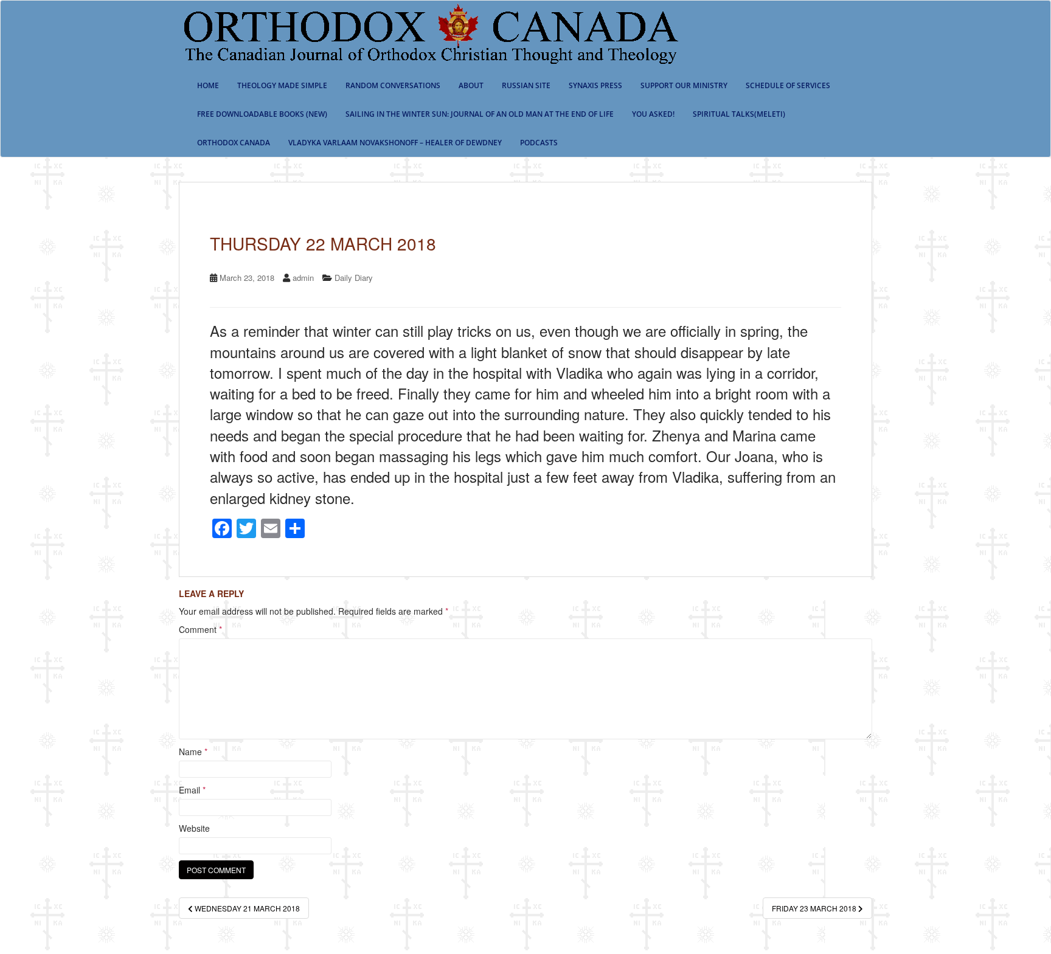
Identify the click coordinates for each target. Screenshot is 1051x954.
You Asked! (653, 114)
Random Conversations (392, 85)
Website (194, 828)
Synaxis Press (595, 85)
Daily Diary (354, 277)
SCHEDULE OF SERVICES (788, 85)
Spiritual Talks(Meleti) (739, 114)
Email (192, 790)
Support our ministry (683, 85)
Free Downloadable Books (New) (262, 114)
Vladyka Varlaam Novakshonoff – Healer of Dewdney (395, 142)
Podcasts (539, 142)
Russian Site (526, 85)
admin (303, 277)
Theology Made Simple (282, 85)
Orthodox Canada (233, 142)
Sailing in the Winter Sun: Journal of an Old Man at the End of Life (479, 114)
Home (208, 85)
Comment (200, 629)
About (471, 85)
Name (193, 751)
